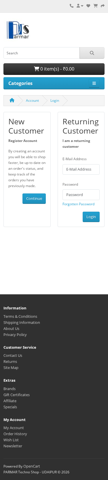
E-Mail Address (74, 158)
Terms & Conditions (20, 316)
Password (70, 184)
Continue (34, 198)
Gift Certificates (16, 394)
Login (54, 100)
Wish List (11, 439)
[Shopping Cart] (95, 5)
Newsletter (12, 445)
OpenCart (31, 466)
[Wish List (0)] (88, 5)
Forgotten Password (78, 204)
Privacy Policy (15, 334)
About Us (11, 328)
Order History (15, 433)
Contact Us (12, 355)
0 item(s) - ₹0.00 (56, 69)
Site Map (10, 367)
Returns (10, 361)
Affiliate (9, 400)
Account (32, 100)
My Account (13, 427)
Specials (10, 406)
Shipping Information (21, 322)
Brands (9, 388)
